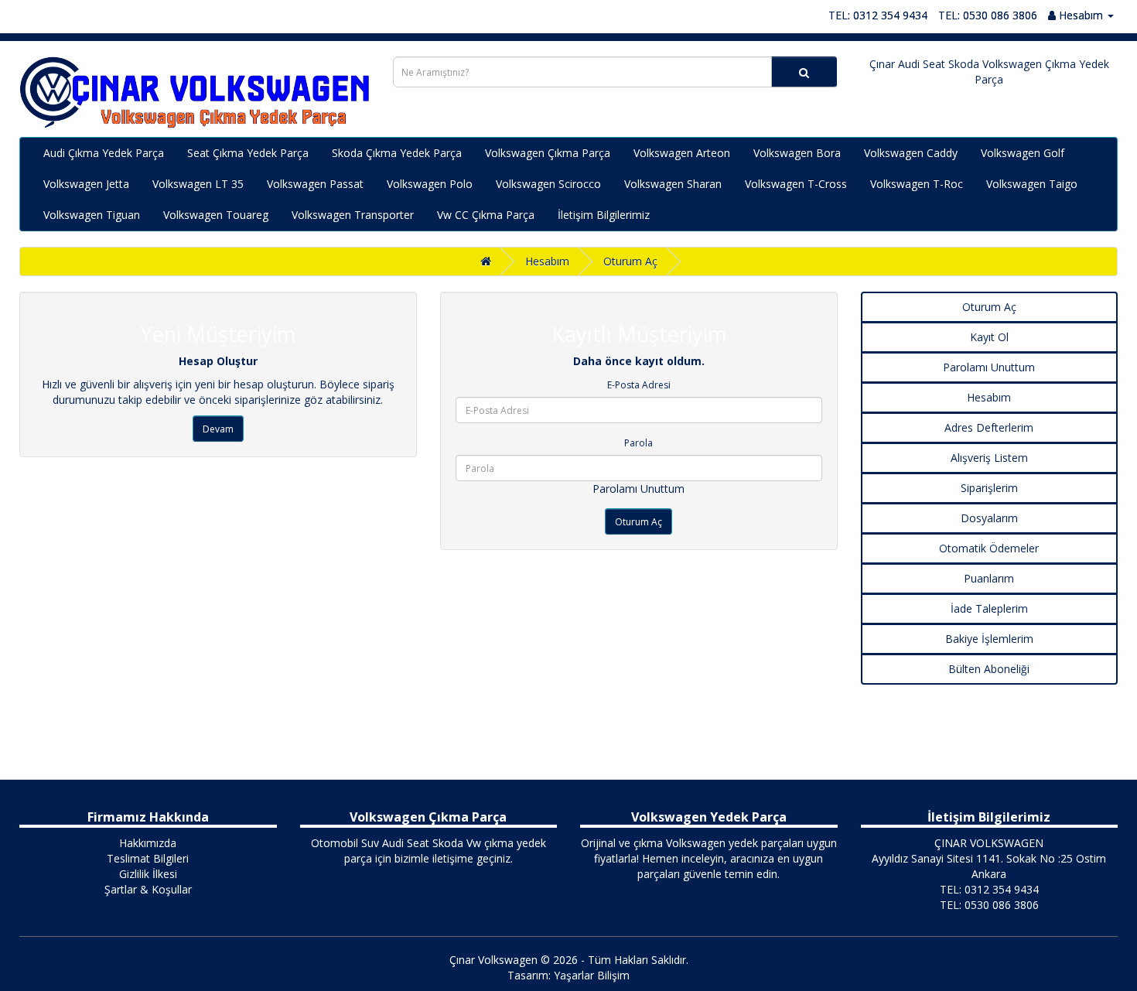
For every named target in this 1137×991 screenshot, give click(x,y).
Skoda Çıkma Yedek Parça (397, 152)
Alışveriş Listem (989, 457)
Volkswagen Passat (315, 183)
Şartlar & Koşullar (148, 889)
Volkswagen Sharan (673, 183)
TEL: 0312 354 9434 (877, 15)
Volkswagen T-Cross (796, 183)
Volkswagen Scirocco (548, 183)
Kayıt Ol (989, 337)
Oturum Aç (630, 261)
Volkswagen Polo (430, 183)
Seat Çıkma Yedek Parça (248, 152)
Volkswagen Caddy (911, 152)
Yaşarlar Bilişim (592, 975)
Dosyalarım (989, 518)
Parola (638, 442)
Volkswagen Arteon (681, 152)
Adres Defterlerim (988, 427)
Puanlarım (989, 578)
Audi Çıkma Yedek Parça (103, 152)
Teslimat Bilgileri (148, 858)
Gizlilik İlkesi (148, 873)
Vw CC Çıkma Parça (485, 214)
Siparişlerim (989, 487)
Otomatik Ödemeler (989, 548)
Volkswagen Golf (1022, 152)
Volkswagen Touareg (215, 214)
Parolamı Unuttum (638, 488)
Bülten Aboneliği (988, 668)
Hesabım (547, 261)
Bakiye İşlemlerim (989, 638)
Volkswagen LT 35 (198, 183)
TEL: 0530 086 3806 (987, 15)
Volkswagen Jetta (86, 183)
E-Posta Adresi (639, 384)
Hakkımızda (147, 843)
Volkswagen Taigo (1031, 183)
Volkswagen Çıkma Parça (547, 152)
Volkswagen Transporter (353, 214)
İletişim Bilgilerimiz (604, 214)
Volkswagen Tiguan (91, 214)
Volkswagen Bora (797, 152)
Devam (218, 429)
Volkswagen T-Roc (916, 183)
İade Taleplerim (989, 608)
